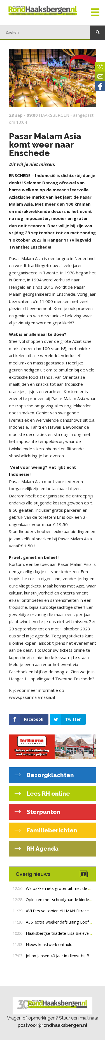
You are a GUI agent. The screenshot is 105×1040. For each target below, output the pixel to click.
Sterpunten (42, 811)
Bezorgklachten (49, 775)
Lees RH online (47, 793)
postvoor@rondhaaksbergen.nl (52, 1025)
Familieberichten (51, 830)
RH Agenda (42, 848)
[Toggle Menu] (95, 12)
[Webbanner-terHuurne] (52, 746)
